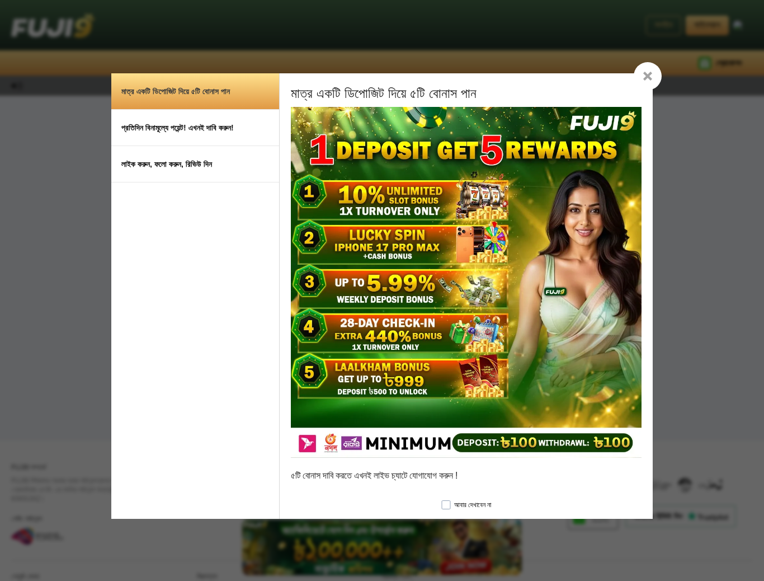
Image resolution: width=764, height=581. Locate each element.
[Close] (648, 76)
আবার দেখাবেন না (472, 505)
